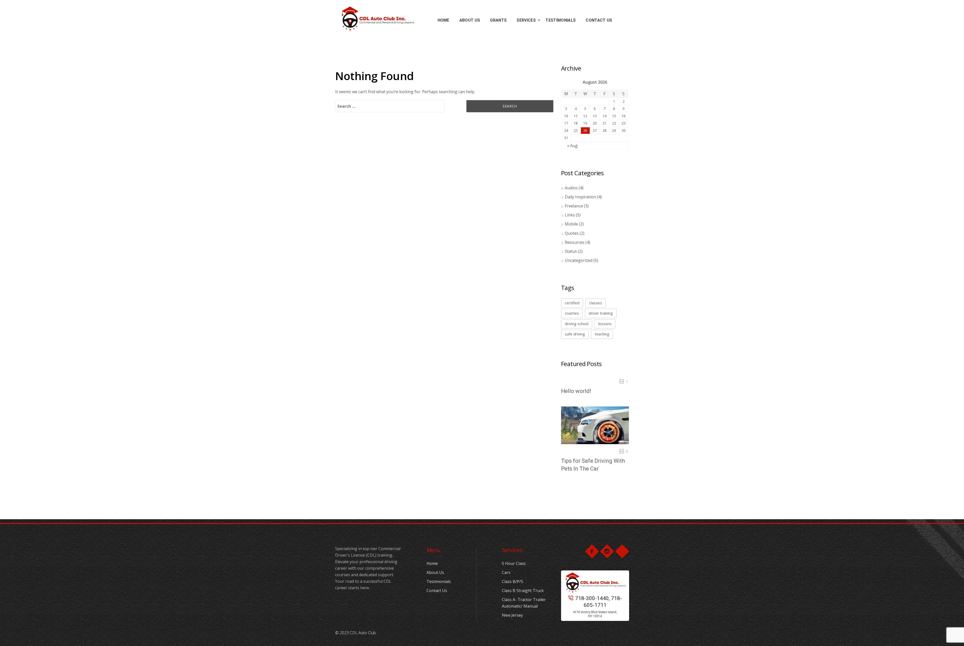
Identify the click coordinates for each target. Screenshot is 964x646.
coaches (572, 313)
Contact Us (437, 590)
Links (570, 215)
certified (572, 302)
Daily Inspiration (580, 197)
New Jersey (512, 615)
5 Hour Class (514, 563)
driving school (576, 323)
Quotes (572, 233)
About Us (435, 572)
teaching (602, 333)
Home (432, 563)
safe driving (575, 333)
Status (571, 251)
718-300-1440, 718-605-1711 (598, 601)
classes (595, 302)
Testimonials (439, 581)
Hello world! (576, 391)
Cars (506, 572)
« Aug (572, 145)
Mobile (571, 224)
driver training (601, 313)
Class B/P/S (512, 581)
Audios (571, 188)
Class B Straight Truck (523, 590)
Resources (574, 242)
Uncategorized (578, 260)
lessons (605, 323)
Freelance (574, 206)
